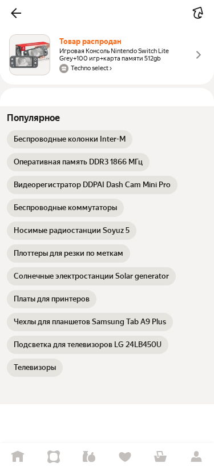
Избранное (125, 457)
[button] (16, 13)
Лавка (89, 457)
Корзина (161, 457)
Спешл (54, 457)
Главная (18, 457)
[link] (69, 139)
